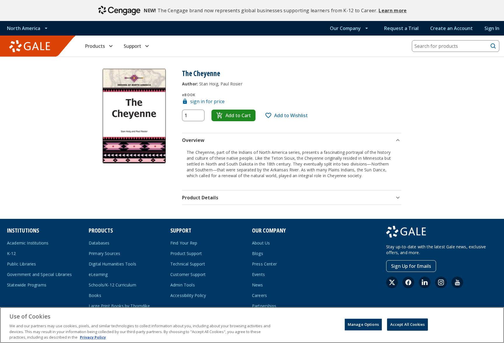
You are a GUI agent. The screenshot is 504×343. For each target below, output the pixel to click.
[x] (392, 282)
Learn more (393, 10)
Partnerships (264, 306)
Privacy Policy (93, 337)
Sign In (491, 28)
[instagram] (441, 282)
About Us (261, 243)
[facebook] (408, 282)
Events (258, 274)
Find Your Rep (183, 243)
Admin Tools (182, 285)
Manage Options (363, 324)
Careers (259, 295)
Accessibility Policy (188, 295)
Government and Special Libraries (39, 274)
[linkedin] (424, 282)
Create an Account (451, 28)
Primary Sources (104, 253)
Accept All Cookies (407, 324)
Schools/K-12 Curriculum (112, 285)
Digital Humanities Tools (112, 264)
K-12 (11, 253)
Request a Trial (401, 28)
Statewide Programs (26, 285)
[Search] (493, 46)
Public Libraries (21, 264)
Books (95, 295)
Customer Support (188, 274)
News (257, 285)
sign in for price (207, 101)
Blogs (257, 253)
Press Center (264, 264)
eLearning (98, 274)
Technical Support (187, 264)
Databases (99, 243)
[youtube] (457, 282)
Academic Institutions (27, 243)
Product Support (186, 253)
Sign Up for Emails (411, 266)
